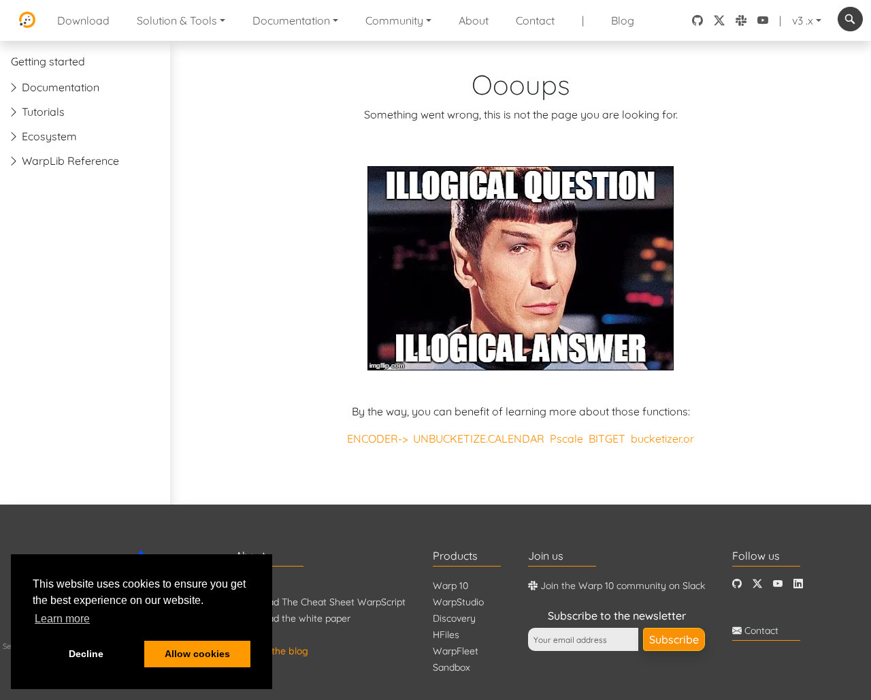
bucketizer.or (662, 438)
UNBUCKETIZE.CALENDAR (478, 438)
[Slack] (741, 20)
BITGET (607, 438)
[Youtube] (778, 584)
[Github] (737, 584)
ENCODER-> (377, 438)
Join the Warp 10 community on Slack (621, 585)
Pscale (566, 438)
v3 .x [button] (802, 20)
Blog (622, 20)
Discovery (454, 618)
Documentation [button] (291, 20)
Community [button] (394, 20)
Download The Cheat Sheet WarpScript (320, 602)
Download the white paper (292, 618)
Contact (535, 20)
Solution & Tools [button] (177, 20)
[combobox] (850, 19)
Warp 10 (450, 585)
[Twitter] (757, 584)
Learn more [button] (62, 618)
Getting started (48, 61)
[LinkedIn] (798, 584)
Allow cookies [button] (197, 653)
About (474, 20)
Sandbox (451, 667)
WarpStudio (458, 602)
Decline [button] (86, 653)
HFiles (446, 635)
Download (83, 20)
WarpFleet (455, 651)
